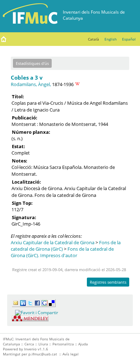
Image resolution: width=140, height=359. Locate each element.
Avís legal (70, 353)
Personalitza (63, 343)
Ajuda (83, 343)
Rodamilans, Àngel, (31, 84)
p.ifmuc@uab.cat (42, 353)
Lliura (43, 343)
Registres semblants (108, 282)
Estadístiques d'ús (32, 63)
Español (129, 39)
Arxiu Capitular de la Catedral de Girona (52, 242)
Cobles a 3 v (27, 77)
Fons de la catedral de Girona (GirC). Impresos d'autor (62, 252)
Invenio (30, 348)
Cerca (29, 343)
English (110, 39)
